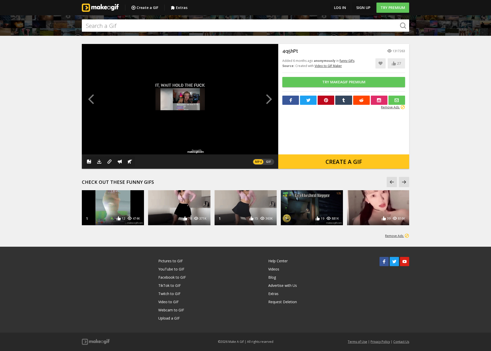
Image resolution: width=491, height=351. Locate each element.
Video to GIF (168, 301)
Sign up (363, 7)
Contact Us (401, 341)
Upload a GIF (169, 318)
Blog (272, 277)
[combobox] (245, 25)
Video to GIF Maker (328, 66)
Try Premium (393, 7)
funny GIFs (347, 61)
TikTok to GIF (169, 285)
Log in (340, 7)
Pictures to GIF (170, 260)
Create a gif (344, 161)
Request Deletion (282, 301)
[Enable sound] (130, 161)
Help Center (278, 260)
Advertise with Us (282, 285)
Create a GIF (147, 7)
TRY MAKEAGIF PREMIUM (343, 82)
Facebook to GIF (172, 277)
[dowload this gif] (99, 161)
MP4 (258, 162)
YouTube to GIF (171, 269)
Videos (273, 269)
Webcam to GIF (171, 310)
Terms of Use (357, 341)
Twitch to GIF (169, 293)
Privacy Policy (380, 341)
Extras (181, 7)
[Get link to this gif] (109, 161)
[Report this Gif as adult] (120, 161)
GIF (268, 162)
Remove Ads (390, 107)
